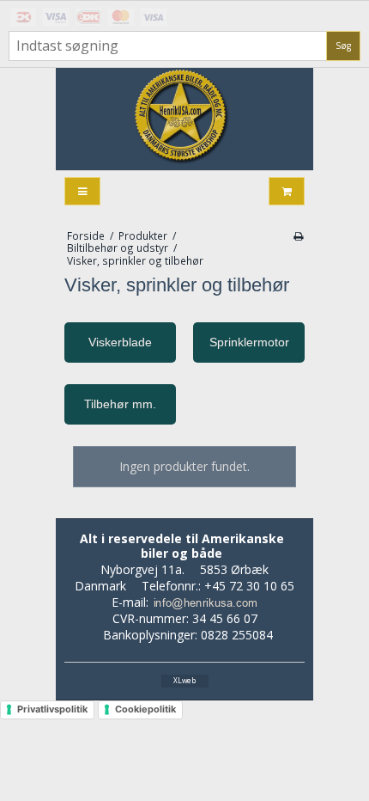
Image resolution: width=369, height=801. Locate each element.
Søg (343, 46)
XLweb (184, 680)
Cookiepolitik (145, 709)
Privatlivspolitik (52, 709)
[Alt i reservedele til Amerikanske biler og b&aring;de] (184, 119)
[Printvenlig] (298, 235)
